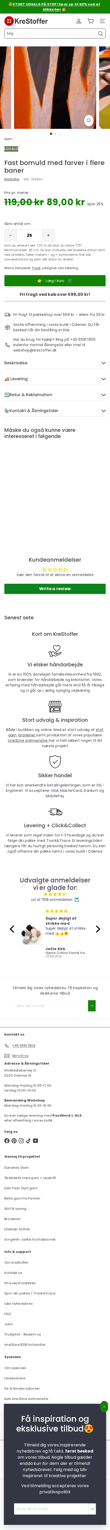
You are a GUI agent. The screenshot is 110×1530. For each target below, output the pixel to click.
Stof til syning (15, 1208)
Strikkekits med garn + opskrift (30, 1177)
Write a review (55, 589)
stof (99, 729)
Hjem (8, 139)
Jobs (8, 1324)
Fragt (36, 268)
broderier (27, 735)
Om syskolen (15, 1368)
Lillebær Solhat (17, 1229)
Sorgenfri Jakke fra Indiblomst (30, 1239)
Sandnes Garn (16, 1167)
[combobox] (55, 33)
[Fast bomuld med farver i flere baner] (36, 487)
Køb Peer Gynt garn (21, 1188)
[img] (55, 894)
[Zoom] (88, 120)
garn (12, 735)
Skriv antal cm (17, 223)
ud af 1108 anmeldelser (52, 899)
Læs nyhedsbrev (18, 1303)
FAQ (7, 1313)
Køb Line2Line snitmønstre (26, 1398)
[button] (13, 929)
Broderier (12, 1218)
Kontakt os (13, 1272)
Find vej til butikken (20, 1283)
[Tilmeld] (92, 1509)
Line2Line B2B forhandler (25, 1344)
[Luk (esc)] (104, 1406)
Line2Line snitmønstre (28, 740)
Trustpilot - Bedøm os (22, 1334)
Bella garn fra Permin (22, 1198)
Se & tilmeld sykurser (22, 1388)
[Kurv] (90, 21)
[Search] (100, 33)
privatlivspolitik (55, 1492)
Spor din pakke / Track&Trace (30, 1293)
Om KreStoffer (16, 1262)
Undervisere (14, 1378)
